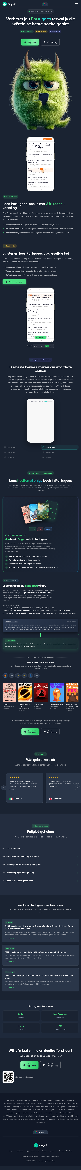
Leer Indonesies (49, 1113)
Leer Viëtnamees (36, 1113)
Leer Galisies (30, 1116)
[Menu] (76, 4)
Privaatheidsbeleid (65, 1151)
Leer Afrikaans (7, 1116)
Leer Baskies (41, 1119)
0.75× (36, 346)
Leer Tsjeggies (16, 1107)
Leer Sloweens (12, 1110)
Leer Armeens (19, 1119)
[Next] (77, 787)
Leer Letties (23, 1110)
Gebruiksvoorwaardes (30, 1156)
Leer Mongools (73, 1116)
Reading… (48, 139)
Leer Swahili (51, 1119)
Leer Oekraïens (73, 1103)
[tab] (5, 675)
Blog (10, 1151)
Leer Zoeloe (61, 1119)
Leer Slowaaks (28, 1107)
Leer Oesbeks (50, 1116)
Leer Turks (70, 1110)
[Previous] (3, 787)
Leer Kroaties (39, 1107)
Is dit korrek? (50, 452)
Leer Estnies (61, 1110)
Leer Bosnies (49, 1107)
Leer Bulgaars (60, 1107)
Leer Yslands (69, 1113)
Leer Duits (19, 1100)
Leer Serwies (7, 1103)
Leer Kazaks (40, 1116)
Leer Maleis (60, 1113)
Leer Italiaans (47, 1100)
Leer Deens (50, 1103)
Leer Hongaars (50, 1110)
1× (47, 346)
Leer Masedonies (72, 1107)
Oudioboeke (42, 31)
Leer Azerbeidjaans (13, 1113)
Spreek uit (10, 457)
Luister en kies (50, 447)
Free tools (19, 1151)
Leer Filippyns (61, 1116)
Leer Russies (70, 1100)
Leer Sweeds (30, 1103)
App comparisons (32, 1151)
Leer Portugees (59, 1100)
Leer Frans (28, 1100)
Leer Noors (40, 1103)
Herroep (48, 457)
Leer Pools (6, 1107)
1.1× (51, 346)
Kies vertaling (11, 447)
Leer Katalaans (19, 1116)
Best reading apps (48, 1151)
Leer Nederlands (19, 1103)
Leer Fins (40, 1110)
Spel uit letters (11, 452)
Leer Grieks (25, 1113)
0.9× (42, 346)
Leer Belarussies (72, 1119)
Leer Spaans (37, 1100)
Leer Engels (10, 1100)
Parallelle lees (27, 31)
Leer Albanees (30, 1119)
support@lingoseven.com (50, 1156)
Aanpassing (56, 31)
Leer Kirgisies (40, 1122)
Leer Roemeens (60, 1103)
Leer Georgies (8, 1119)
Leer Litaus (32, 1110)
